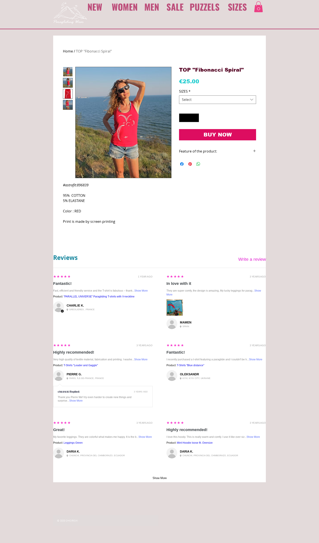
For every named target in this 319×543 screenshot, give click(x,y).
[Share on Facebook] (181, 164)
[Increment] (195, 118)
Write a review (252, 259)
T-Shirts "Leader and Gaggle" (81, 365)
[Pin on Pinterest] (190, 164)
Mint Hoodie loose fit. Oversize (195, 442)
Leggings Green (73, 442)
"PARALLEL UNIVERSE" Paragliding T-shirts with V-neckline (99, 296)
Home (68, 51)
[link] (258, 6)
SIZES (185, 91)
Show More (141, 290)
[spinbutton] (189, 118)
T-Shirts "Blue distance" (190, 365)
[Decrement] (183, 118)
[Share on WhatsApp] (198, 164)
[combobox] (217, 99)
